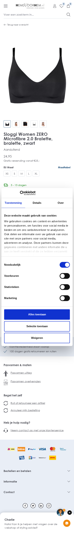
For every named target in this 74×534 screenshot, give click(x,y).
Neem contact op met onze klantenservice (37, 430)
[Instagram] (48, 505)
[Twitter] (33, 505)
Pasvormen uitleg (21, 372)
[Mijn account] (53, 6)
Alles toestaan (37, 314)
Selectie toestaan (37, 326)
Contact (9, 492)
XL (36, 173)
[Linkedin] (40, 505)
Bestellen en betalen (17, 470)
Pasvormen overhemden (26, 381)
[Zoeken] (68, 15)
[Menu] (6, 6)
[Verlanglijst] (60, 6)
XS (7, 173)
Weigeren (37, 337)
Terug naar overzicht (17, 24)
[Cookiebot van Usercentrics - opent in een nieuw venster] (20, 193)
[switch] (65, 276)
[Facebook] (25, 505)
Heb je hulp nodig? (17, 422)
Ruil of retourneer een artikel (28, 402)
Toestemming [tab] (13, 202)
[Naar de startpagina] (30, 6)
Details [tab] (37, 202)
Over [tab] (61, 202)
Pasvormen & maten (18, 365)
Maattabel (64, 167)
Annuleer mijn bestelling (25, 410)
